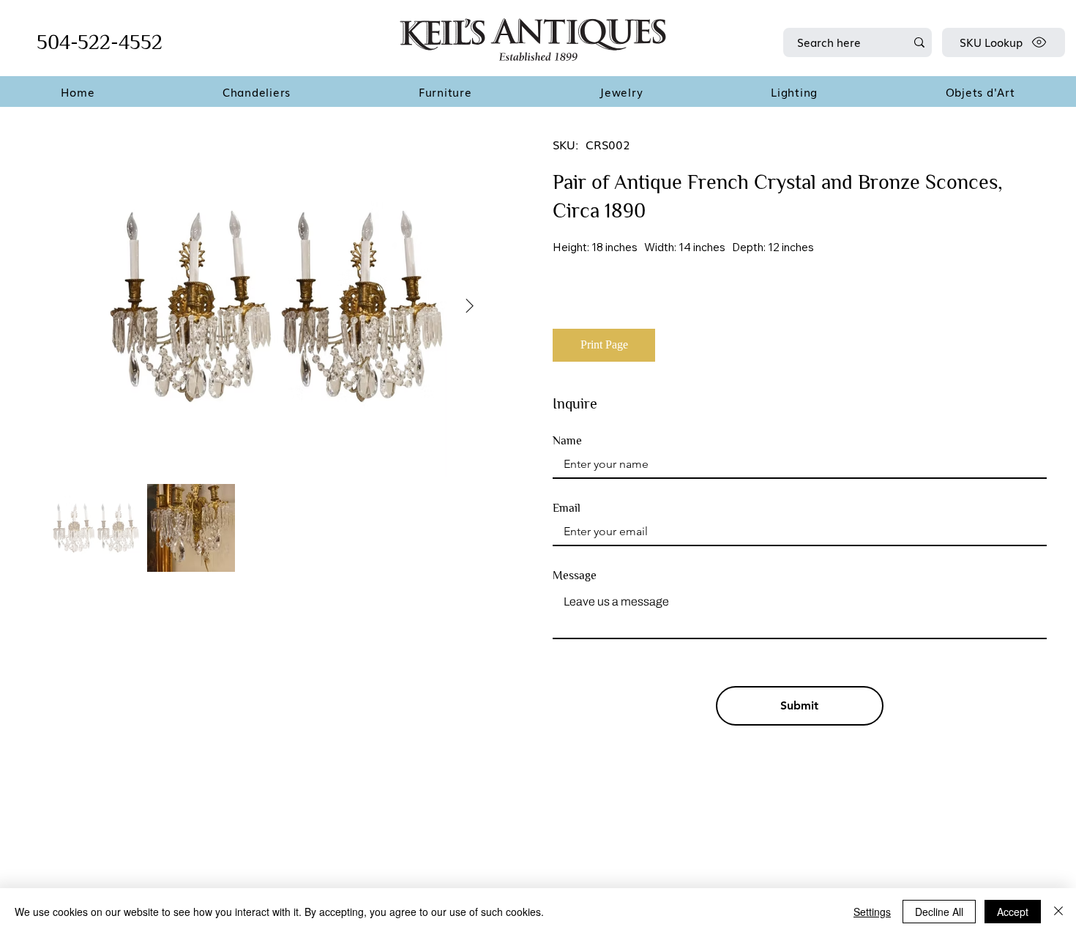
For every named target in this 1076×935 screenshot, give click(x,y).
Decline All (939, 911)
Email (566, 508)
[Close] (1058, 911)
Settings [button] (872, 911)
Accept (1012, 911)
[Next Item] (469, 306)
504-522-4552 (99, 42)
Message (575, 575)
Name (567, 441)
